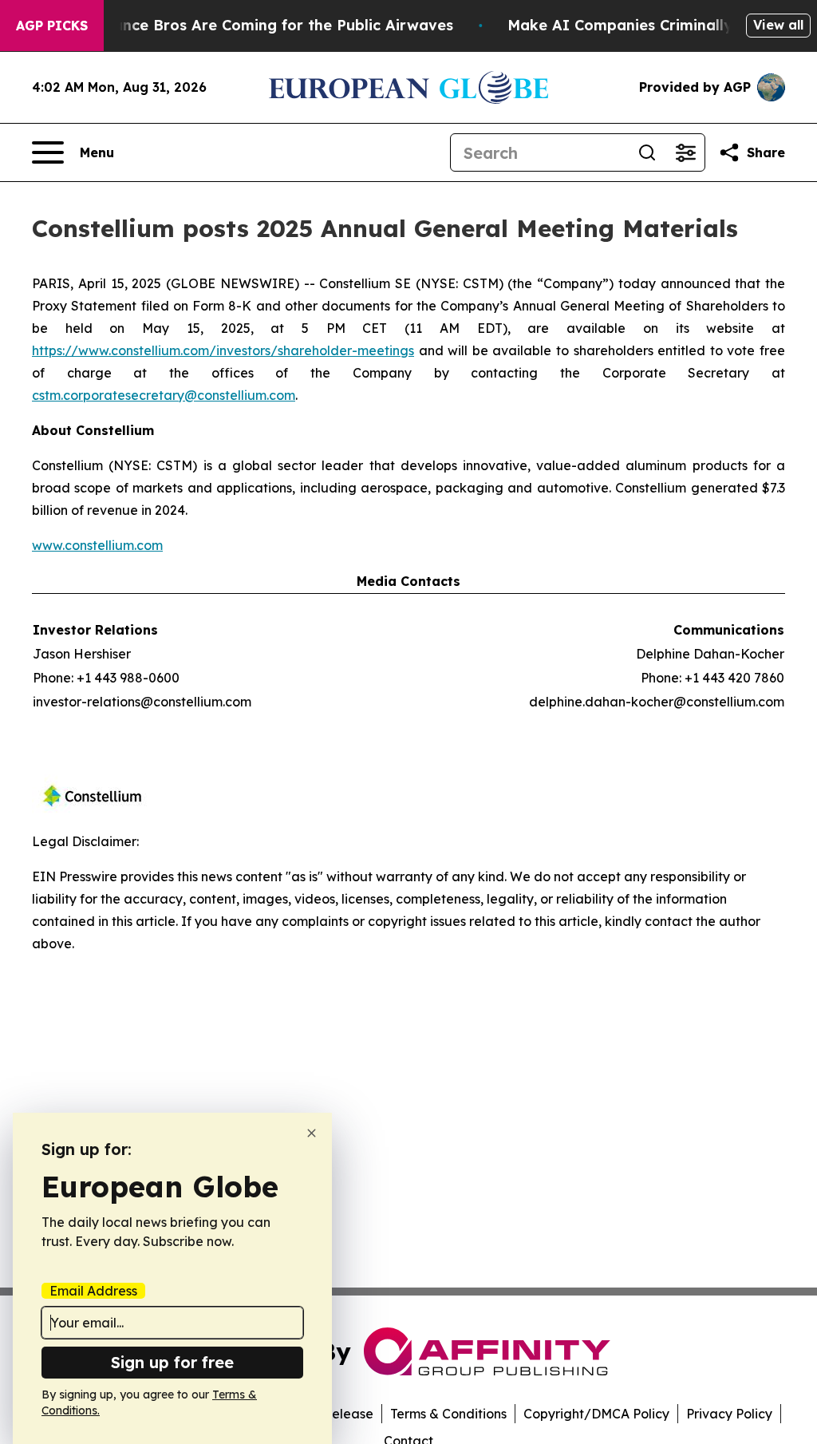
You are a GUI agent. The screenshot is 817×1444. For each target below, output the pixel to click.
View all (778, 25)
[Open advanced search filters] (685, 152)
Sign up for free (172, 1362)
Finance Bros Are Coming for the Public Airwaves (272, 25)
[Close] (311, 1133)
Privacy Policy (729, 1414)
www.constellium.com (97, 545)
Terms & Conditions (448, 1414)
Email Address (93, 1291)
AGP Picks (52, 26)
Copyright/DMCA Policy (596, 1414)
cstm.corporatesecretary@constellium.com (163, 395)
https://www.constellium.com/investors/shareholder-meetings (223, 350)
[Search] (647, 152)
